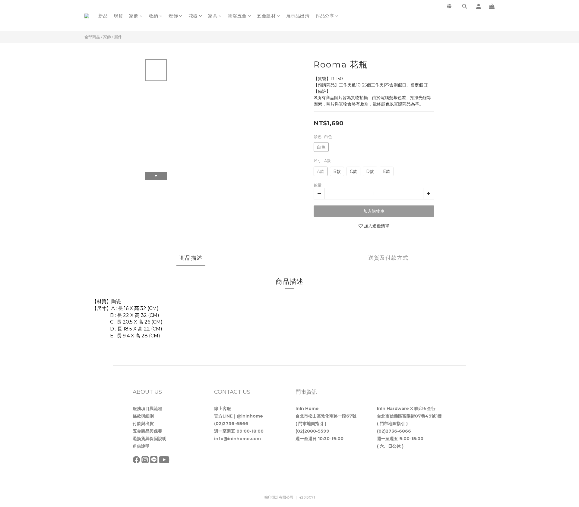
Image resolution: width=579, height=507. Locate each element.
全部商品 (92, 36)
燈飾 (173, 16)
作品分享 (324, 16)
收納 (153, 16)
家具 (212, 16)
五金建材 (266, 16)
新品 (103, 16)
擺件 (118, 36)
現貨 (118, 16)
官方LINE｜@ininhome (238, 416)
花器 (193, 16)
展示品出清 (298, 16)
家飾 (133, 16)
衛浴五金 (237, 16)
